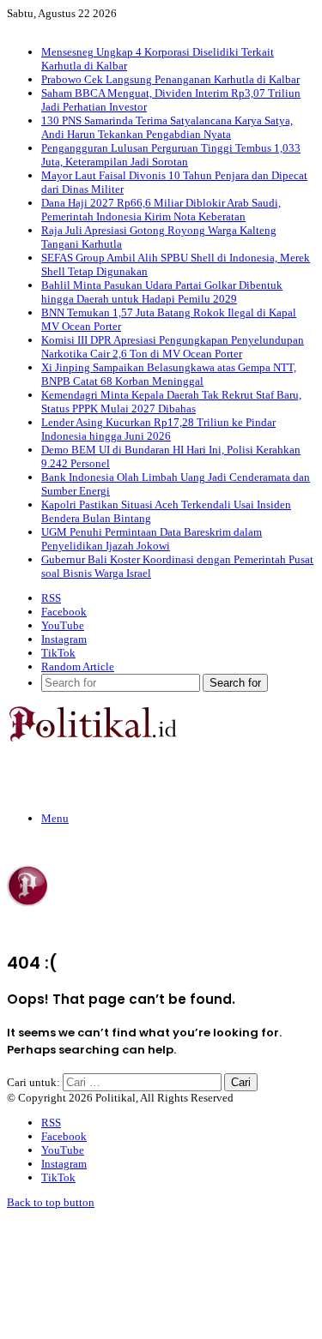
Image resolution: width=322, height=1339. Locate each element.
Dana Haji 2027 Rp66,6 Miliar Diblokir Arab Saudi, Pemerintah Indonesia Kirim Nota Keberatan (161, 209)
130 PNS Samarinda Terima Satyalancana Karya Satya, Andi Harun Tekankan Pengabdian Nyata (167, 127)
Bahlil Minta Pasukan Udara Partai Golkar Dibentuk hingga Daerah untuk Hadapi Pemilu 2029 (162, 292)
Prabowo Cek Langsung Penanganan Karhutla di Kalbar (170, 79)
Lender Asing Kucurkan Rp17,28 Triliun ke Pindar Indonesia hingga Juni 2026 (158, 429)
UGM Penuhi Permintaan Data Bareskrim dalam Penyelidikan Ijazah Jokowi (151, 538)
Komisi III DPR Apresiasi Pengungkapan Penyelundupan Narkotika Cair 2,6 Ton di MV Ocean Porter (172, 346)
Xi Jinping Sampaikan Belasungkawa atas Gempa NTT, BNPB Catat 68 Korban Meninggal (168, 374)
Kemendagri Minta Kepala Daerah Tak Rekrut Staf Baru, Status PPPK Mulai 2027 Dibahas (171, 401)
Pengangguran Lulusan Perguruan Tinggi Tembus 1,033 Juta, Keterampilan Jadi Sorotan (171, 154)
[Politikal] (92, 737)
